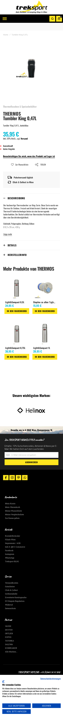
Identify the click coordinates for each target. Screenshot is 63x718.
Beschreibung (16, 198)
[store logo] (31, 7)
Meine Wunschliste (13, 511)
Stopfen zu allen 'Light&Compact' (45, 302)
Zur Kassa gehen (12, 518)
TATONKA (9, 640)
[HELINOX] (31, 410)
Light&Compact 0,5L (14, 302)
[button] (5, 316)
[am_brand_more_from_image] (16, 288)
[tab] (31, 198)
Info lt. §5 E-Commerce (15, 547)
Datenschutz (10, 608)
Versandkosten (11, 583)
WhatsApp (9, 557)
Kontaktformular (12, 536)
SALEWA (9, 644)
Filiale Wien (10, 539)
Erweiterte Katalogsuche (15, 597)
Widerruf (9, 604)
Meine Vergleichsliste (14, 514)
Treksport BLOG (12, 561)
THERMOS (12, 113)
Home (5, 35)
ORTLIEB (9, 633)
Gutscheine (10, 586)
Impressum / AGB (12, 543)
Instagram (9, 554)
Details (12, 245)
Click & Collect (11, 590)
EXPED (8, 637)
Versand (24, 138)
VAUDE (8, 626)
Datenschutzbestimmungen (50, 678)
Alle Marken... (11, 651)
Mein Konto (10, 503)
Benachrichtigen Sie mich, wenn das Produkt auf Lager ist (29, 156)
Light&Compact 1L (41, 348)
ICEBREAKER (11, 648)
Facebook (9, 550)
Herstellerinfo (17, 255)
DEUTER (9, 629)
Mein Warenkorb (12, 507)
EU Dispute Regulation (14, 601)
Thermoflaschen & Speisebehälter (20, 106)
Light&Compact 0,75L (15, 348)
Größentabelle (11, 593)
